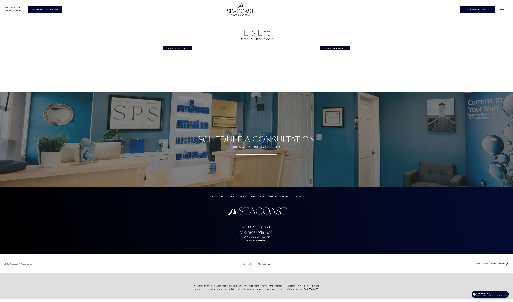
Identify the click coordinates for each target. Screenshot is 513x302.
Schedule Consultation (45, 9)
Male (253, 196)
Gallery (272, 196)
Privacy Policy (249, 263)
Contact (297, 196)
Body (233, 196)
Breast (224, 196)
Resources (284, 196)
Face (214, 196)
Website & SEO (483, 263)
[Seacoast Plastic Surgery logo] (256, 214)
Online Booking (477, 9)
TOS (259, 263)
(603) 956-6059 (15, 10)
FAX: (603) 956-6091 (256, 233)
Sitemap (266, 263)
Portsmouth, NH (12, 7)
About (262, 196)
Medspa (243, 196)
